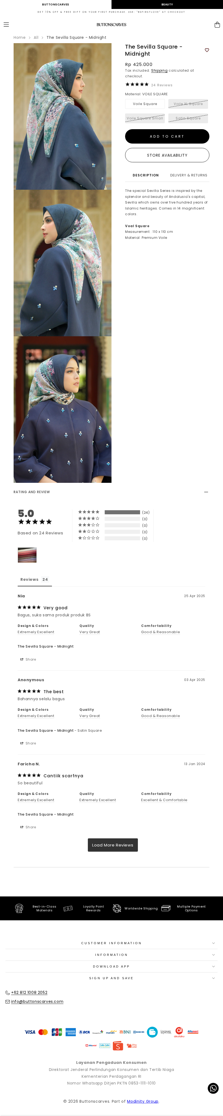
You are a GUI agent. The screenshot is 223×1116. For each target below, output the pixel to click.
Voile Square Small (145, 118)
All (36, 37)
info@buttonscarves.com (37, 1001)
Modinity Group (143, 1101)
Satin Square (188, 118)
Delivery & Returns (188, 175)
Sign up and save (111, 978)
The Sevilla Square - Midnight (45, 646)
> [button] (113, 845)
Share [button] (30, 659)
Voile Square (145, 104)
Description (146, 175)
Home (20, 37)
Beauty (167, 4)
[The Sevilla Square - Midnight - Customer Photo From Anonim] (27, 555)
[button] (6, 25)
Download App (111, 966)
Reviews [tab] (29, 579)
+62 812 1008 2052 (29, 992)
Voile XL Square (188, 104)
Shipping (159, 70)
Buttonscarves (55, 4)
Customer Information (111, 943)
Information (111, 954)
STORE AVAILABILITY (167, 155)
